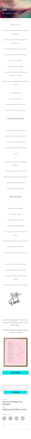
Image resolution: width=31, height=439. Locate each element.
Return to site (8, 1)
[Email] (23, 418)
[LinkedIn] (17, 418)
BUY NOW (15, 373)
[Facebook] (4, 418)
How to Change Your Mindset (12, 403)
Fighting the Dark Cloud (14, 409)
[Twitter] (10, 418)
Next (3, 407)
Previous (4, 399)
